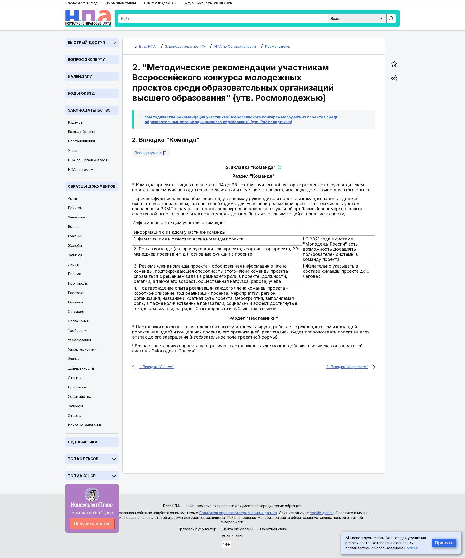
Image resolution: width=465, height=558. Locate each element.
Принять (444, 543)
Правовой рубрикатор (197, 529)
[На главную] (88, 18)
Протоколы (78, 283)
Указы (73, 150)
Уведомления (79, 340)
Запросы (75, 406)
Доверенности (81, 368)
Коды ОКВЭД (81, 93)
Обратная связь (274, 529)
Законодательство (89, 110)
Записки (75, 255)
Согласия (76, 311)
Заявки (74, 358)
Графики (75, 236)
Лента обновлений (238, 529)
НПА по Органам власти (88, 160)
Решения (75, 302)
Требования (78, 330)
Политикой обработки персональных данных (238, 513)
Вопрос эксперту (86, 59)
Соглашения (78, 321)
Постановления (81, 141)
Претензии (77, 387)
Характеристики (82, 349)
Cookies (411, 548)
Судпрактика (83, 442)
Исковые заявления (85, 425)
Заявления (77, 217)
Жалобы (75, 245)
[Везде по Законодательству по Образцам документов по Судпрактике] (357, 18)
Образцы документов (92, 186)
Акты (72, 198)
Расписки (76, 292)
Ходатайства (79, 396)
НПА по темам (80, 169)
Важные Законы (81, 131)
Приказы (75, 207)
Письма (74, 273)
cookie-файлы (322, 513)
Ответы (74, 415)
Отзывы (74, 377)
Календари (80, 76)
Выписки (75, 226)
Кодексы (75, 122)
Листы (73, 264)
